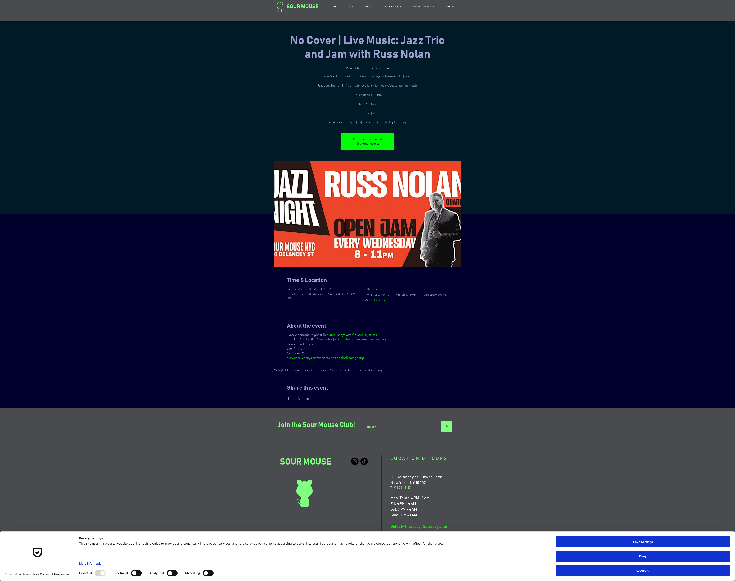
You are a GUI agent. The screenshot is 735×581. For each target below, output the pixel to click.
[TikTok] (364, 461)
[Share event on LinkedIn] (307, 398)
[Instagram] (355, 461)
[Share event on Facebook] (289, 398)
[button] (393, 6)
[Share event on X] (298, 398)
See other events (367, 143)
